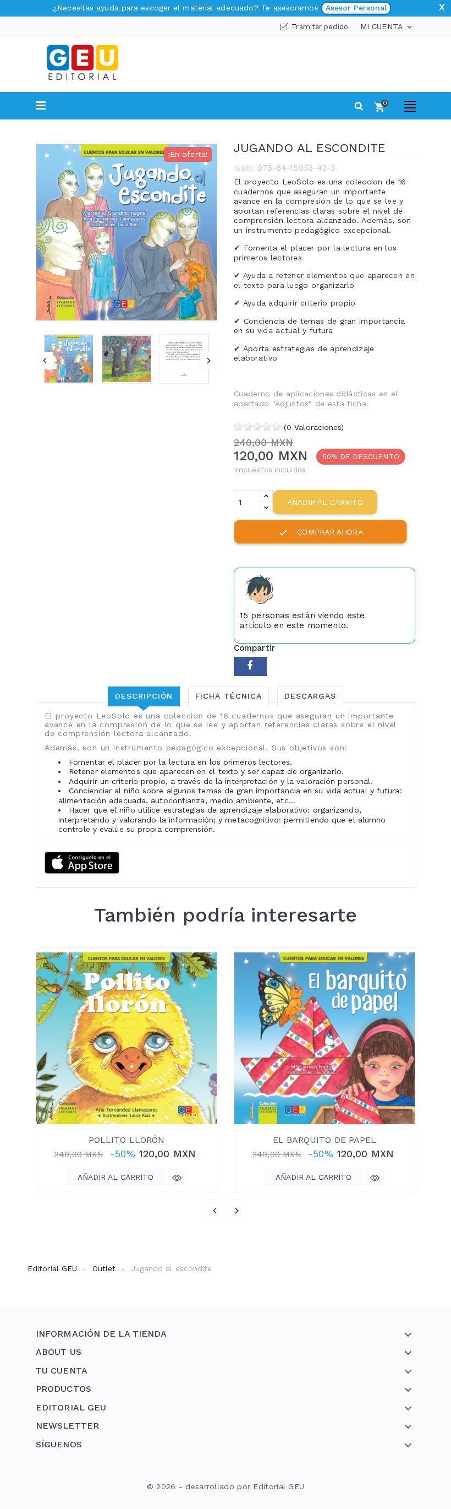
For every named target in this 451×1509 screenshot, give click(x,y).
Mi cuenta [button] (387, 27)
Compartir (250, 666)
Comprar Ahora (320, 532)
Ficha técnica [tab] (228, 695)
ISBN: (244, 168)
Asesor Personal (356, 7)
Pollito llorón (126, 1140)
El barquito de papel (325, 1140)
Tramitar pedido (320, 27)
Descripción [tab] (144, 695)
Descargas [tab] (310, 695)
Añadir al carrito (325, 502)
